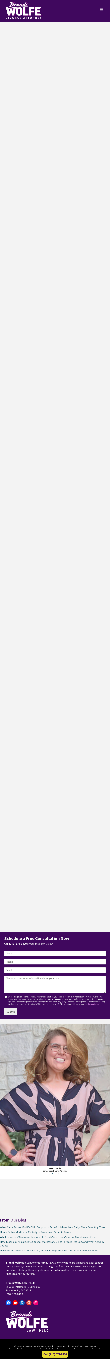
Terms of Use (76, 1346)
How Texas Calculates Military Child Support (25, 610)
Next (23, 923)
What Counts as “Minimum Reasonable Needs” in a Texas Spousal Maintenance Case (26, 253)
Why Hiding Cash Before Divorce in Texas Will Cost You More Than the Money (26, 695)
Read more (10, 109)
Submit (11, 1011)
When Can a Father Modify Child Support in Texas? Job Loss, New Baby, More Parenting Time (26, 70)
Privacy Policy (93, 1004)
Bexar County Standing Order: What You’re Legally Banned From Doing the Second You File (26, 526)
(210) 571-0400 (18, 943)
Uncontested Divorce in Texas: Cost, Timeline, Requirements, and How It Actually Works (26, 439)
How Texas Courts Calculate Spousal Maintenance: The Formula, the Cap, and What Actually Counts (25, 347)
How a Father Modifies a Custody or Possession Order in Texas (25, 162)
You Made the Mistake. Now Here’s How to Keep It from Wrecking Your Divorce (25, 781)
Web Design (90, 1346)
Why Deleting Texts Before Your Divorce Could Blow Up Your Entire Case (23, 870)
